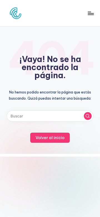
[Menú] (90, 13)
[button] (88, 116)
